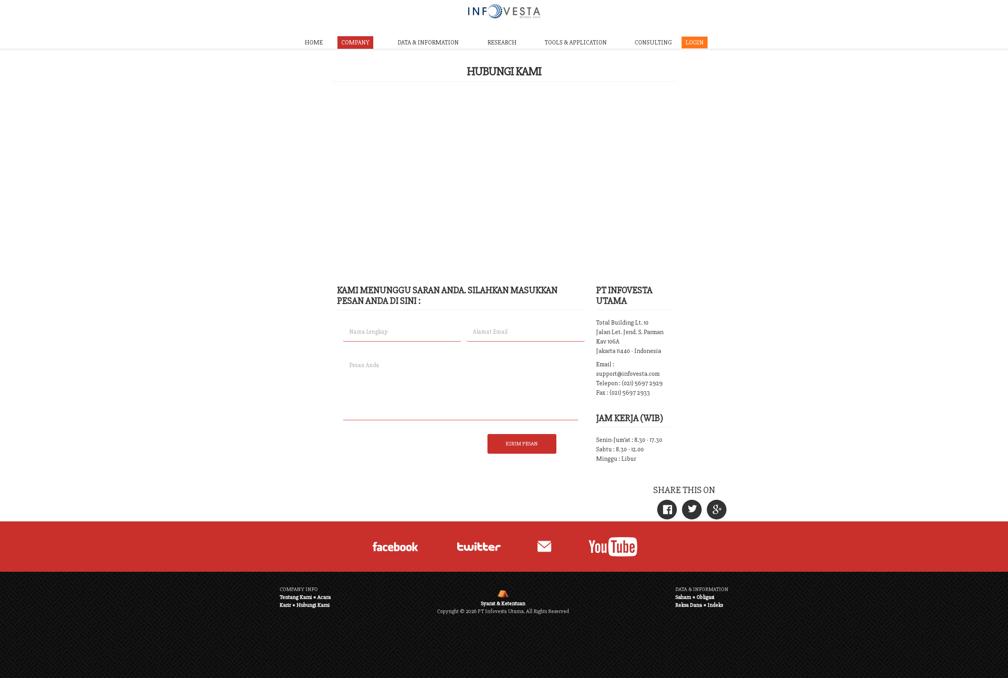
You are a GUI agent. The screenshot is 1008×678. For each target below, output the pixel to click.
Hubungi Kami (313, 605)
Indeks (715, 605)
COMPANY (355, 42)
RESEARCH (502, 42)
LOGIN (695, 42)
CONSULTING (653, 42)
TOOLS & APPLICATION (576, 42)
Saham (683, 597)
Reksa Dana (688, 605)
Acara (324, 597)
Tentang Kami (296, 597)
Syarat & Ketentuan (503, 603)
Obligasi (705, 597)
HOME (314, 42)
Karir (285, 605)
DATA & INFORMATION (428, 42)
